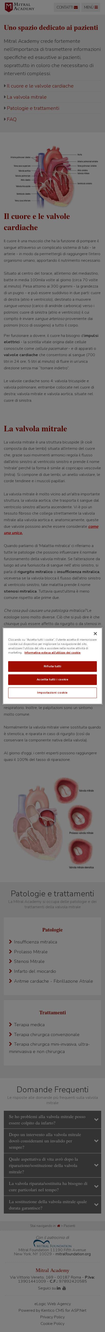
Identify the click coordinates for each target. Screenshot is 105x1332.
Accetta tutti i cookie (53, 679)
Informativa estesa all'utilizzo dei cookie (52, 653)
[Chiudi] (95, 633)
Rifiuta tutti (52, 666)
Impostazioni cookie (52, 693)
